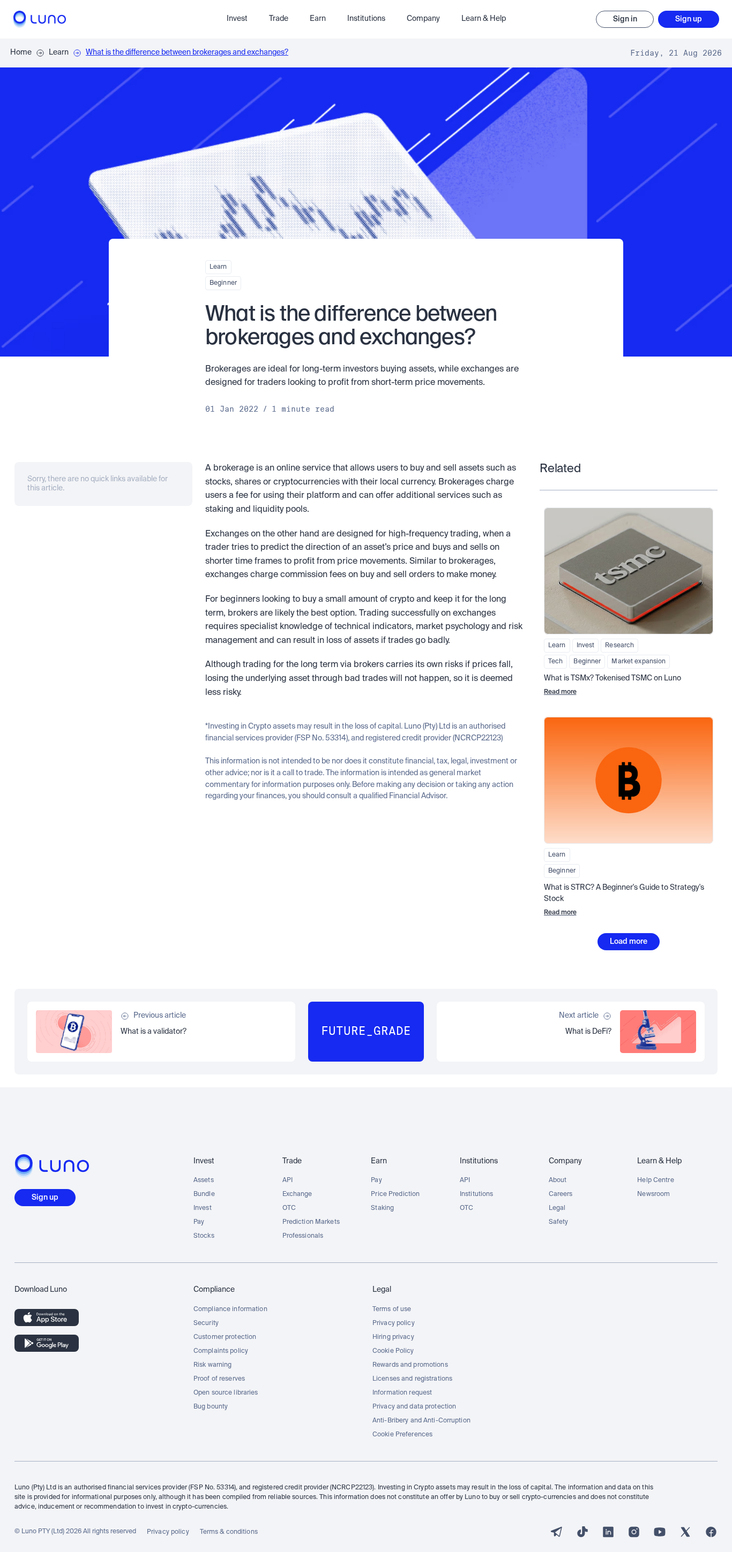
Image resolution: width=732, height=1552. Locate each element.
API (287, 1180)
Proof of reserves (219, 1379)
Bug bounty (210, 1407)
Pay (198, 1222)
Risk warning (212, 1365)
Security (206, 1323)
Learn (59, 52)
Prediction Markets (311, 1222)
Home (21, 52)
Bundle (204, 1194)
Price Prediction (395, 1194)
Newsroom (653, 1194)
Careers (561, 1194)
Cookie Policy (393, 1351)
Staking (382, 1208)
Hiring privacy (393, 1337)
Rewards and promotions (410, 1365)
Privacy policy (393, 1323)
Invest (202, 1208)
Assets (203, 1180)
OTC (289, 1208)
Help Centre (655, 1180)
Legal (557, 1208)
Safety (559, 1222)
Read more (560, 692)
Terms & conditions (229, 1532)
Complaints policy (220, 1351)
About (558, 1180)
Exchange (297, 1194)
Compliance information (230, 1309)
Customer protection (224, 1337)
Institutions (476, 1194)
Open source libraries (225, 1393)
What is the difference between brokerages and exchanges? (187, 52)
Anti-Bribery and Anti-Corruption (421, 1421)
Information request (402, 1393)
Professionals (303, 1236)
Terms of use (391, 1309)
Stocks (203, 1236)
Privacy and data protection (414, 1407)
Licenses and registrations (412, 1379)
